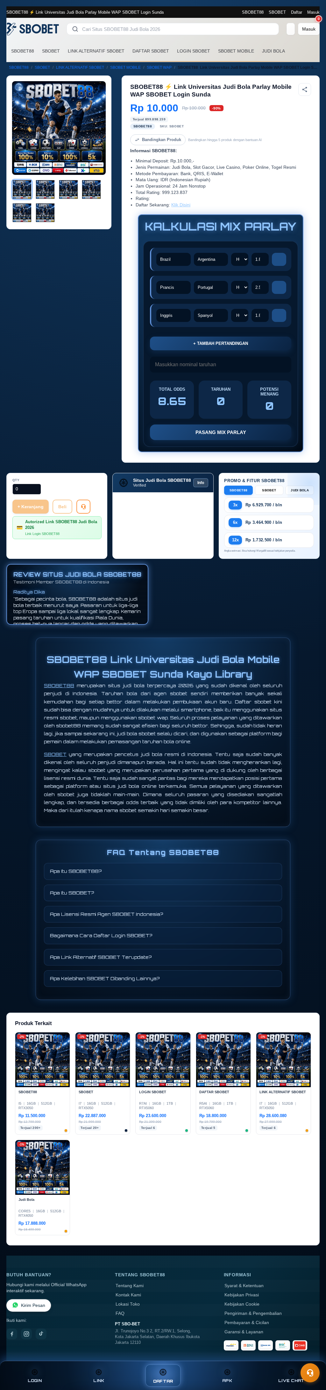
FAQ (120, 1313)
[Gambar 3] (68, 189)
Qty (16, 480)
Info (200, 483)
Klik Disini (180, 205)
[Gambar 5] (22, 213)
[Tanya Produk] (83, 507)
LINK (98, 1380)
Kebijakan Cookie (241, 1304)
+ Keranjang (31, 506)
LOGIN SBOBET (193, 50)
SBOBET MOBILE (236, 50)
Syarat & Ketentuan (244, 1285)
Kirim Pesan (33, 1305)
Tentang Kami (130, 1285)
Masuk (313, 12)
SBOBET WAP (159, 67)
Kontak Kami (128, 1295)
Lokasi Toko (128, 1304)
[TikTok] (41, 1334)
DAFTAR (163, 1381)
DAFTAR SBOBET (150, 50)
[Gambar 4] (91, 189)
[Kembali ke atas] (312, 1358)
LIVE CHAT (291, 1380)
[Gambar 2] (45, 189)
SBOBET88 (253, 12)
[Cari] (75, 29)
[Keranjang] (291, 29)
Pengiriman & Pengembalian (253, 1313)
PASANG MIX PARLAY (220, 432)
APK (227, 1380)
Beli (62, 506)
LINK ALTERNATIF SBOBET (96, 50)
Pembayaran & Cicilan (246, 1322)
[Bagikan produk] (304, 89)
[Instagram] (26, 1334)
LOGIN (35, 1380)
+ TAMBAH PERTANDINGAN (220, 343)
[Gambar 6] (45, 213)
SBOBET (277, 12)
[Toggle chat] (310, 1372)
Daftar (296, 12)
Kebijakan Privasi (241, 1295)
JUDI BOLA (273, 50)
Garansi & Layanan (243, 1331)
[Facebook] (11, 1334)
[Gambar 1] (22, 189)
